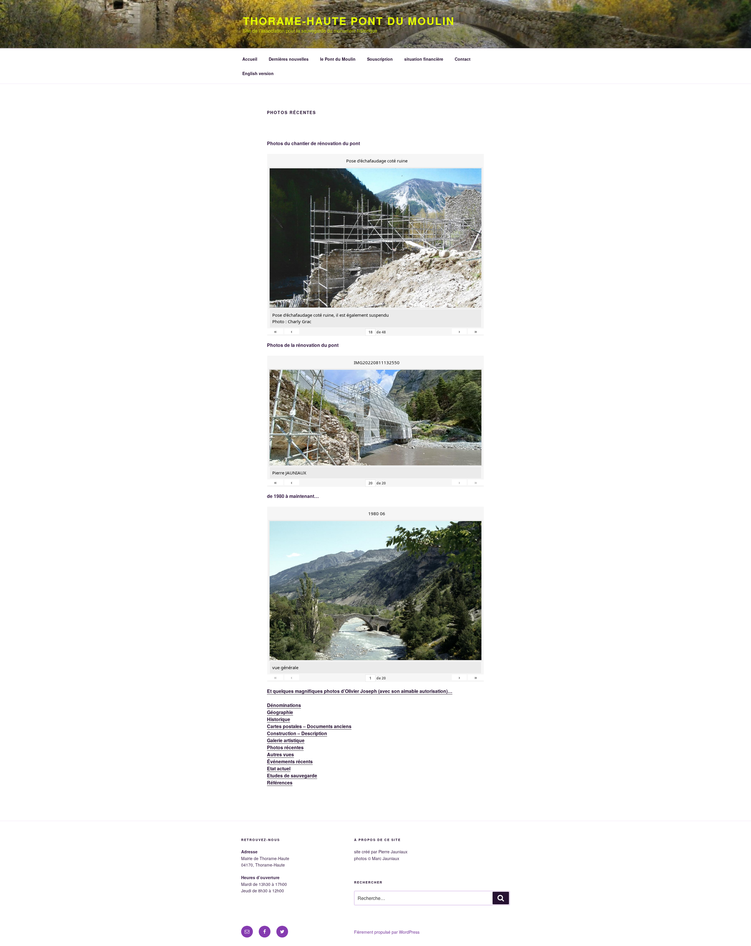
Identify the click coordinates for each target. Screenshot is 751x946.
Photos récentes (285, 747)
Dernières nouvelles (289, 59)
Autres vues (280, 754)
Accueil (249, 59)
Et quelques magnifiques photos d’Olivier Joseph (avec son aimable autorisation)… (359, 691)
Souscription (380, 59)
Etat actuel (278, 768)
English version (258, 73)
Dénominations (284, 705)
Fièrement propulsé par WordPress (387, 932)
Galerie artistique (286, 740)
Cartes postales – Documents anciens (309, 726)
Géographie (280, 712)
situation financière (423, 59)
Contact (463, 59)
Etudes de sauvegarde (292, 775)
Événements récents (290, 761)
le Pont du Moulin (338, 59)
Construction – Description (297, 733)
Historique (278, 719)
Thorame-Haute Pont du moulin (349, 20)
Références (279, 782)
